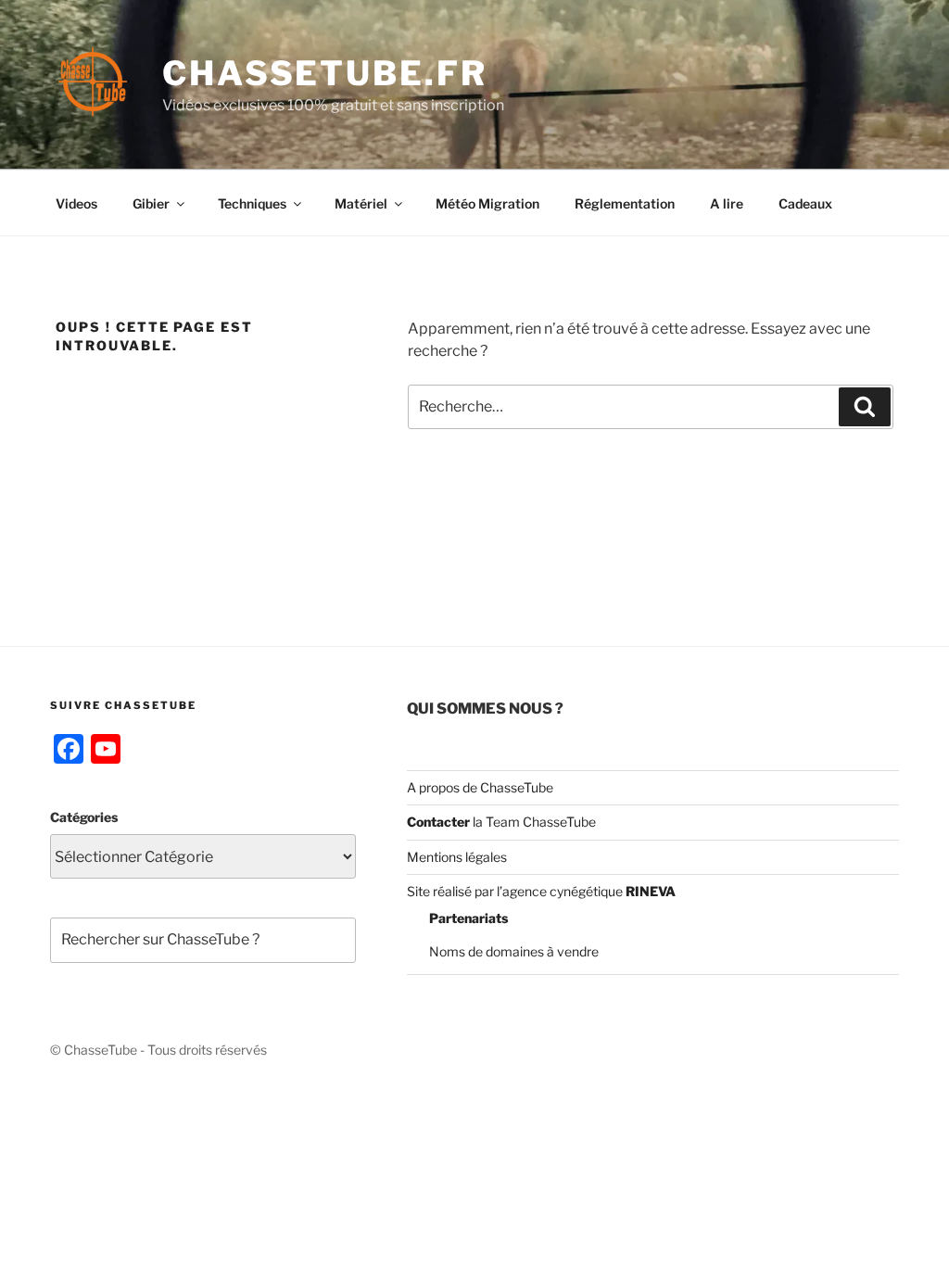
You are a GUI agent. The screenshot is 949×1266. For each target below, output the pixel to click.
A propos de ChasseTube (480, 787)
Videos (76, 203)
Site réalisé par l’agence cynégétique (541, 891)
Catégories (84, 817)
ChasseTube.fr (324, 73)
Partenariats (468, 918)
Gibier (151, 203)
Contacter (438, 821)
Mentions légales (457, 857)
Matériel (361, 203)
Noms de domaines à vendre (514, 951)
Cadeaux (805, 203)
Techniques (252, 203)
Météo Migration (487, 203)
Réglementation (625, 203)
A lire (726, 203)
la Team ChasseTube (533, 821)
